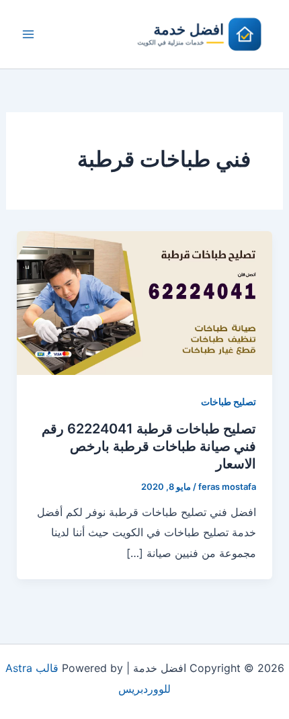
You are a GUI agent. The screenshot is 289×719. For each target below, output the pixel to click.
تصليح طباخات (228, 401)
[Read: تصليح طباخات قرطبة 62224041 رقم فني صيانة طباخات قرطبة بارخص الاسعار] (145, 301)
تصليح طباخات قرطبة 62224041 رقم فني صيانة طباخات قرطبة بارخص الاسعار (149, 446)
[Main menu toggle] (28, 34)
